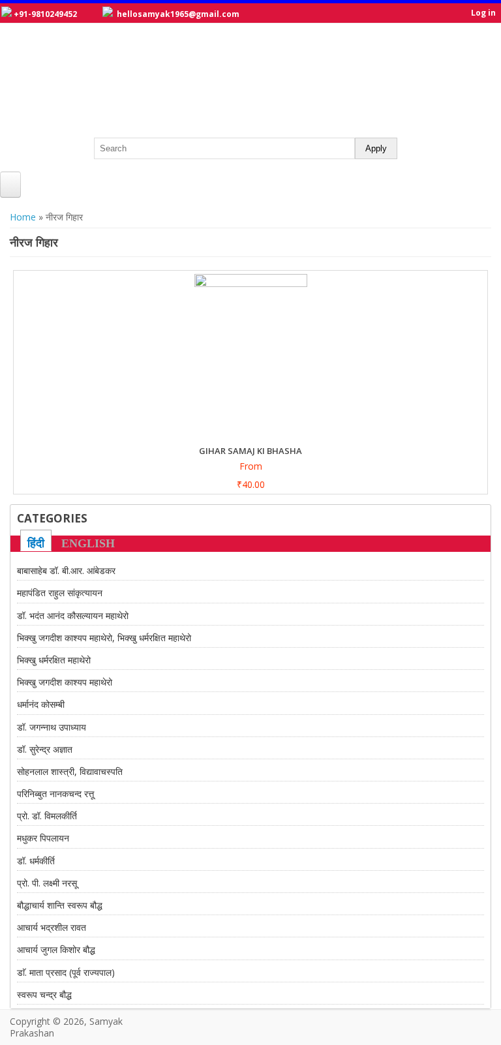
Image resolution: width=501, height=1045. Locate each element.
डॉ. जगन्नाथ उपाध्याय (51, 727)
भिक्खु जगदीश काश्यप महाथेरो (64, 682)
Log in (483, 12)
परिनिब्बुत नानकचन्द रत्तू (55, 793)
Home (23, 217)
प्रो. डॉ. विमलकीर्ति (47, 816)
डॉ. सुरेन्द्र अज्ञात (44, 749)
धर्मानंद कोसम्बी (41, 704)
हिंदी (35, 543)
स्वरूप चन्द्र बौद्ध (44, 994)
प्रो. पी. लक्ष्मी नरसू (47, 883)
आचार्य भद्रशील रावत (51, 927)
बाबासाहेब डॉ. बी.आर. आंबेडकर (66, 570)
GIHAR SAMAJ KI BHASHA (250, 451)
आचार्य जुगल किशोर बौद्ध (56, 949)
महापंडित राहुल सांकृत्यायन (59, 592)
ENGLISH (88, 543)
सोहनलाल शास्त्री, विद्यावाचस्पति (70, 771)
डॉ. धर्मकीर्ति (36, 861)
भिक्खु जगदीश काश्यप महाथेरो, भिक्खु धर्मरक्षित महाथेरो (104, 637)
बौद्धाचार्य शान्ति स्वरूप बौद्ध (59, 905)
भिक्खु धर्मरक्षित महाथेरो (54, 660)
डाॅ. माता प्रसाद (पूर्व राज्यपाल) (66, 972)
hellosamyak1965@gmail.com (178, 14)
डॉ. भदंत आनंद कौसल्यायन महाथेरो (73, 615)
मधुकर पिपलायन (43, 838)
